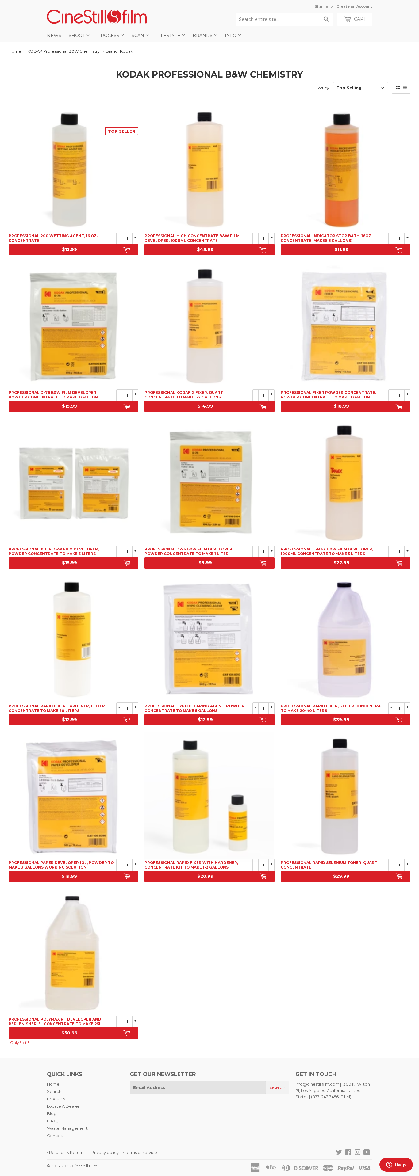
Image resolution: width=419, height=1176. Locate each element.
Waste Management (67, 1128)
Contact (55, 1135)
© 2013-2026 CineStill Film (72, 1165)
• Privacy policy (104, 1152)
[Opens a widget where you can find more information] (396, 1165)
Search (54, 1091)
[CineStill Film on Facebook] (348, 1153)
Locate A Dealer (63, 1106)
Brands (203, 35)
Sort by (322, 88)
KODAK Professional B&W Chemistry (63, 51)
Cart (359, 19)
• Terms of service (140, 1152)
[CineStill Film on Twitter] (339, 1153)
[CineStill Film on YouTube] (366, 1153)
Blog (51, 1113)
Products (56, 1098)
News (54, 35)
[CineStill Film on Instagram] (358, 1153)
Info (231, 35)
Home (15, 51)
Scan (138, 35)
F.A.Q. (53, 1120)
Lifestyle (169, 35)
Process (109, 35)
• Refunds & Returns (66, 1152)
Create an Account (354, 6)
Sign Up (277, 1087)
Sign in (321, 6)
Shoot (77, 35)
